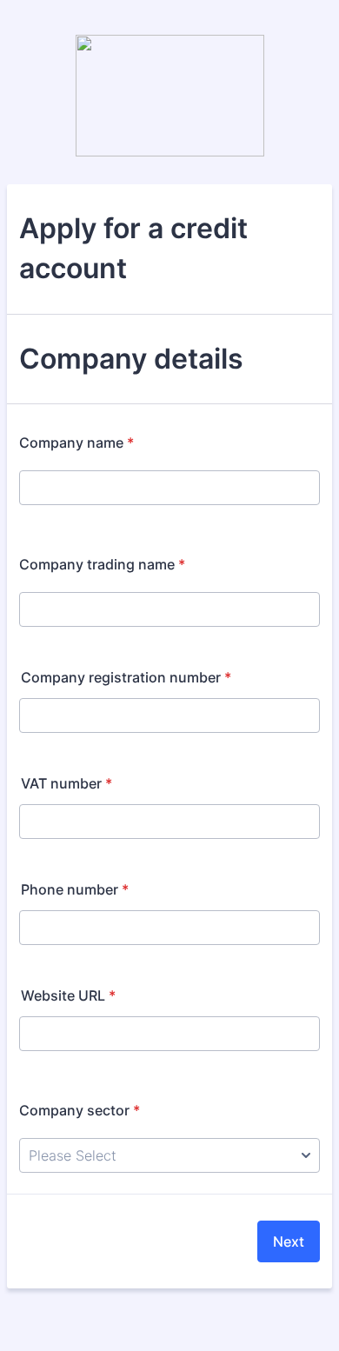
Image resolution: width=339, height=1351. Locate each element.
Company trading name (102, 564)
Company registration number (126, 677)
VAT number (66, 783)
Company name (76, 442)
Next (288, 1241)
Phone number (75, 889)
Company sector (79, 1110)
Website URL (68, 995)
